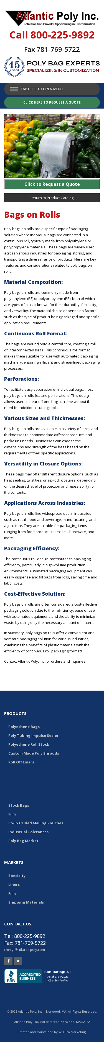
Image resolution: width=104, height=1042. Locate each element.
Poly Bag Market (23, 840)
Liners (14, 884)
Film (12, 814)
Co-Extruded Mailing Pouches (35, 822)
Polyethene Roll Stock (28, 744)
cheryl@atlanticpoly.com (24, 949)
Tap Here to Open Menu (42, 88)
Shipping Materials (26, 902)
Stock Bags (18, 805)
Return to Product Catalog (52, 197)
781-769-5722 (58, 49)
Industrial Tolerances (28, 831)
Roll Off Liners (21, 762)
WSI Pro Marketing (72, 1032)
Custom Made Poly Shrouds (33, 753)
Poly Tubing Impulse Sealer (33, 735)
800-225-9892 (63, 35)
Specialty (17, 875)
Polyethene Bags (24, 726)
